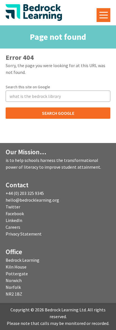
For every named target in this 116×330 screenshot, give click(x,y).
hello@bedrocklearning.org (32, 200)
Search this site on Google (28, 86)
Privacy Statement (24, 234)
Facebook (15, 213)
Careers (13, 227)
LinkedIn (14, 220)
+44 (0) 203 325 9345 (25, 193)
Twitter (13, 207)
